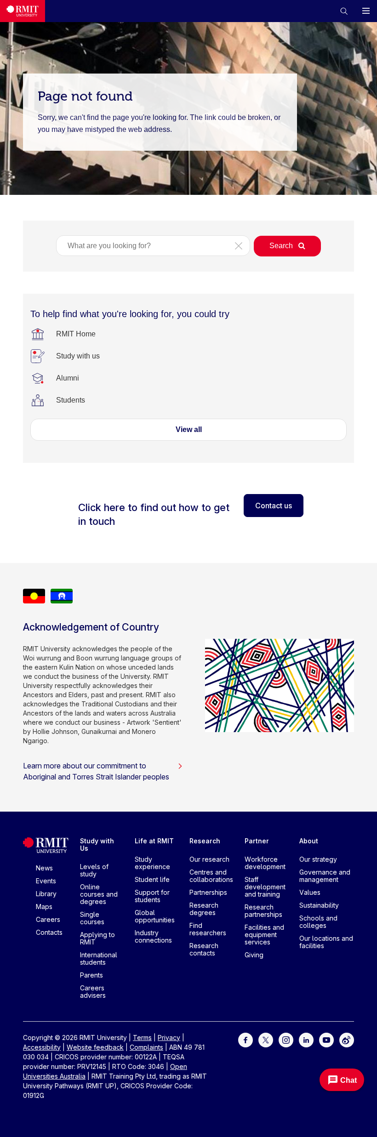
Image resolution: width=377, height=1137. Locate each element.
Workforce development (265, 862)
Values (309, 892)
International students (98, 958)
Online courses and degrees (99, 894)
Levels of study (94, 870)
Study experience (152, 862)
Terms (142, 1037)
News (44, 868)
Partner (257, 841)
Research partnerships (263, 910)
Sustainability (319, 905)
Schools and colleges (318, 921)
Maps (44, 906)
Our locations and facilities (326, 941)
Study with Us (97, 844)
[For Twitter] (265, 1039)
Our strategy (318, 859)
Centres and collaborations (211, 875)
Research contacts (203, 949)
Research (204, 841)
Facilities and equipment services (264, 934)
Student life (152, 879)
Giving (254, 955)
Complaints (146, 1047)
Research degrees (203, 908)
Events (46, 881)
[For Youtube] (326, 1039)
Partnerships (208, 892)
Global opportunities (155, 916)
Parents (91, 975)
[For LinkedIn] (306, 1039)
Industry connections (153, 936)
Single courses (92, 918)
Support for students (152, 896)
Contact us (273, 505)
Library (46, 894)
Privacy (169, 1037)
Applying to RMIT (97, 938)
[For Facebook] (245, 1039)
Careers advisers (93, 991)
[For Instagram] (286, 1039)
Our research (209, 859)
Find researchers (207, 929)
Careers (48, 919)
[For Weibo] (346, 1039)
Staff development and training (265, 886)
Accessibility (42, 1047)
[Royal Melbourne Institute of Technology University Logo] (22, 11)
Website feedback (95, 1047)
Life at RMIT (154, 841)
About (308, 841)
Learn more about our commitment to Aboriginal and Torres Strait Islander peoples (96, 771)
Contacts (49, 932)
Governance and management (324, 875)
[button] (344, 11)
